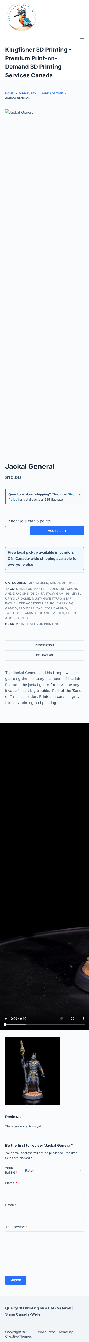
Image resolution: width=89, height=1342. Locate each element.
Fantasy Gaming (55, 593)
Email (11, 1205)
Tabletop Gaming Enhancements (34, 613)
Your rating (11, 1170)
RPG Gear (26, 608)
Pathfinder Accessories (26, 603)
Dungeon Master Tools (37, 589)
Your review (16, 1227)
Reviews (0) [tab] (44, 655)
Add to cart (57, 530)
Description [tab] (44, 645)
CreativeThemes (18, 1336)
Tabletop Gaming (51, 608)
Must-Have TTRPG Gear (52, 598)
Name (11, 1183)
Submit (15, 1280)
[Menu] (82, 40)
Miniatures (38, 583)
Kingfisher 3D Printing (39, 624)
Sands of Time (62, 583)
